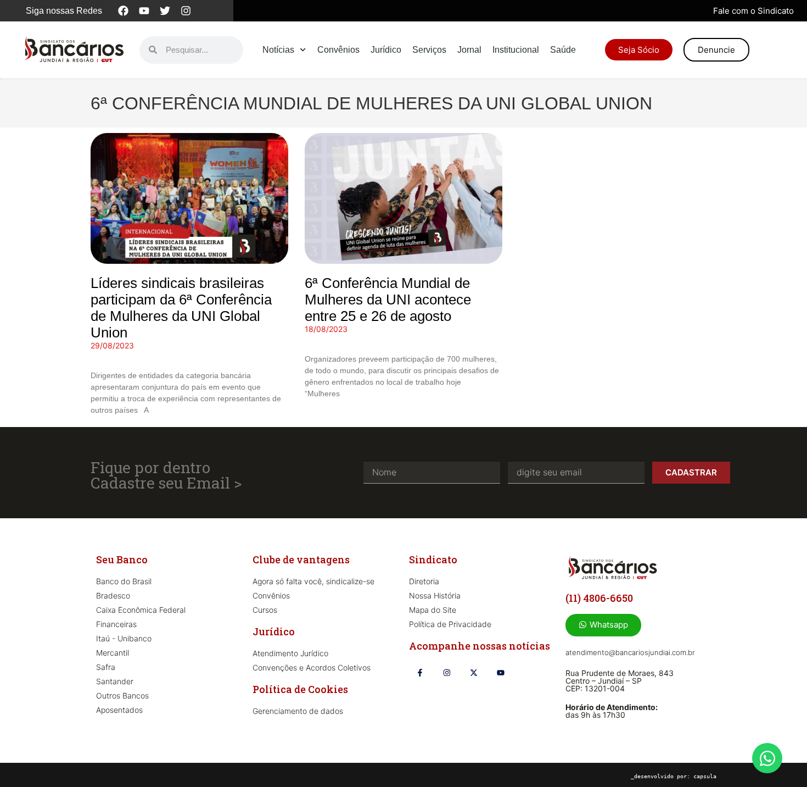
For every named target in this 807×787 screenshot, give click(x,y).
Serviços (429, 49)
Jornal (469, 49)
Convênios (338, 49)
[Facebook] (123, 11)
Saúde (563, 49)
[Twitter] (165, 11)
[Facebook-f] (419, 672)
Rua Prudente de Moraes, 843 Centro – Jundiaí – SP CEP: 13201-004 (619, 680)
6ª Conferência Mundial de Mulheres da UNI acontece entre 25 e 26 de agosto (388, 299)
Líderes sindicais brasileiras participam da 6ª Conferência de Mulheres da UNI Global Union (181, 308)
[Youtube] (144, 11)
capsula (704, 776)
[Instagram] (186, 11)
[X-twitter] (473, 672)
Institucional (515, 49)
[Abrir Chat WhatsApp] (767, 758)
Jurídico (386, 49)
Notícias (278, 49)
